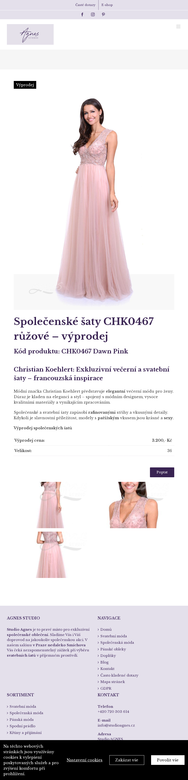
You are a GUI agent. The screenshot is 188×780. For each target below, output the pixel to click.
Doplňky (108, 655)
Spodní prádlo (22, 726)
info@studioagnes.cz (116, 725)
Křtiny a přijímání (25, 732)
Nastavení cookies (84, 760)
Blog (104, 662)
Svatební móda (113, 636)
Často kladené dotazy (119, 675)
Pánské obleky (113, 649)
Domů (106, 629)
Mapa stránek (112, 682)
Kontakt (107, 668)
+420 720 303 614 (113, 711)
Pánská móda (22, 719)
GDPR (105, 688)
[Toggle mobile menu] (178, 26)
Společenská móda (117, 642)
